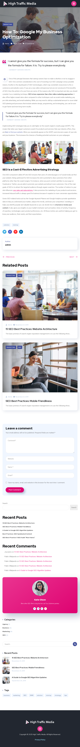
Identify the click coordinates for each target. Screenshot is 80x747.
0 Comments (29, 44)
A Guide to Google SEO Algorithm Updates (17, 530)
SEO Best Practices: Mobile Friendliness (29, 401)
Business (5, 628)
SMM (31, 695)
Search (5, 503)
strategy (58, 695)
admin (6, 44)
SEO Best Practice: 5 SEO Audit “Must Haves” (18, 537)
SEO (19, 275)
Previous (10, 257)
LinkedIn (21, 232)
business (7, 695)
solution (6, 225)
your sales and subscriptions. (23, 190)
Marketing (8, 24)
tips (65, 695)
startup (15, 225)
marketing (16, 695)
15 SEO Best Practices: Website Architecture (31, 329)
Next (72, 257)
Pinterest (16, 232)
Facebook (10, 232)
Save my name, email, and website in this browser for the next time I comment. (36, 483)
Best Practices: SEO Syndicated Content (17, 534)
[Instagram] (40, 728)
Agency (5, 624)
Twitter (4, 232)
